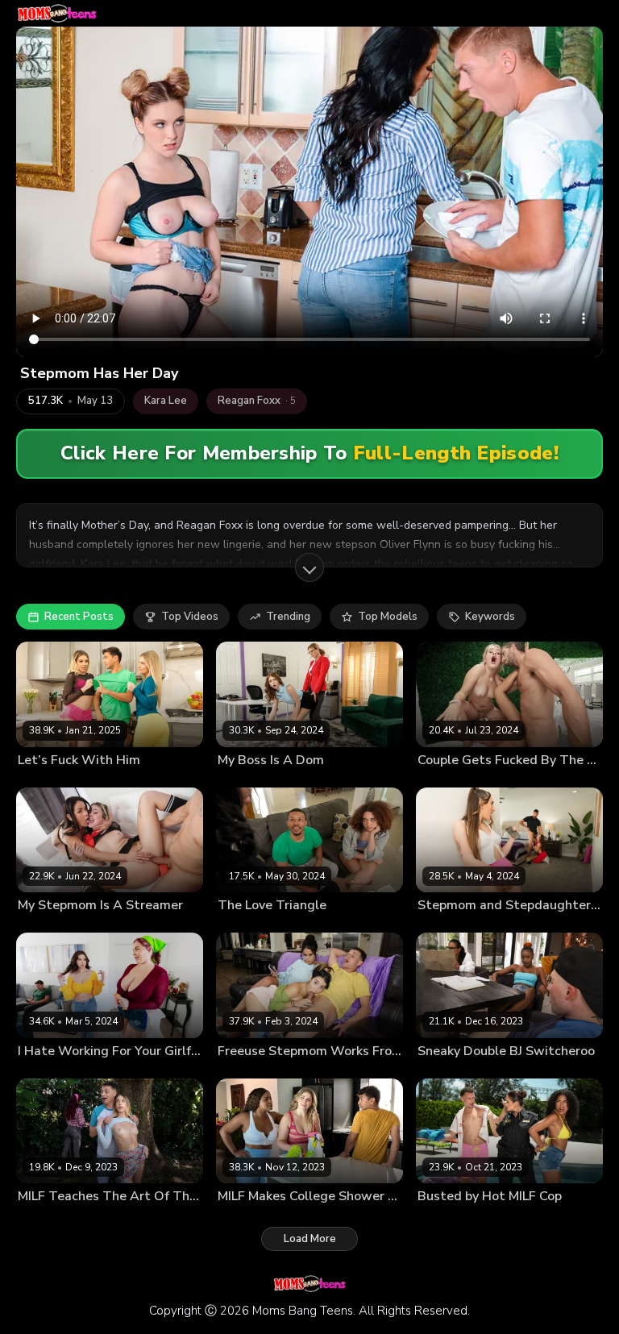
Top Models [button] (388, 616)
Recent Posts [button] (79, 616)
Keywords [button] (490, 616)
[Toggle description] (309, 567)
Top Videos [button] (189, 616)
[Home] (57, 13)
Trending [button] (288, 616)
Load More (310, 1239)
